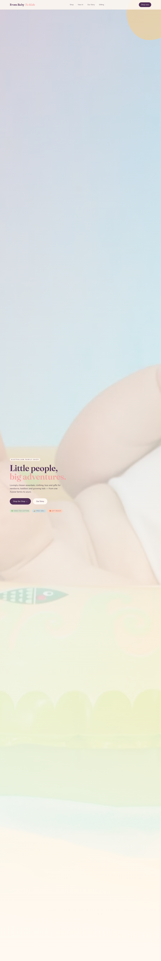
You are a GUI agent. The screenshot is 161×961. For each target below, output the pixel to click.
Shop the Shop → (20, 501)
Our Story (91, 5)
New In (80, 5)
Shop (72, 5)
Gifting (101, 5)
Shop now (145, 5)
